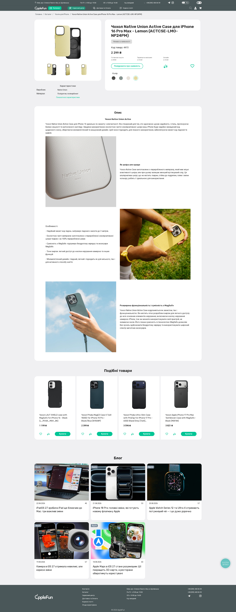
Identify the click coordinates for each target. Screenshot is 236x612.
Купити (62, 434)
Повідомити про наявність (127, 66)
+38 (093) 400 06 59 (195, 589)
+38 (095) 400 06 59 (195, 592)
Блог (118, 458)
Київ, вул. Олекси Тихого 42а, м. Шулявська (53, 3)
